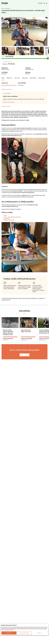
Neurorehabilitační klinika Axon (9, 85)
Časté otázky (33, 78)
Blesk (5, 215)
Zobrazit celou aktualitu (9, 102)
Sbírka (3, 78)
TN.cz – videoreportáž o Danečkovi (12, 217)
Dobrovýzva (25, 78)
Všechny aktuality (6, 106)
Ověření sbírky (41, 78)
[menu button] (46, 3)
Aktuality (9, 78)
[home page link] (5, 3)
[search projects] (44, 3)
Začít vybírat (24, 354)
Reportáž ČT (7, 218)
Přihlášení (40, 3)
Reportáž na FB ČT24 (9, 220)
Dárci (17, 78)
